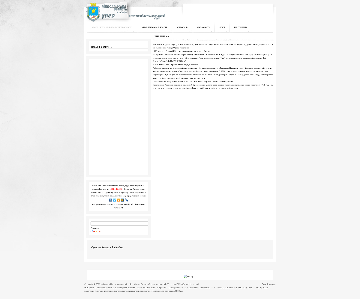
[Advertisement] (228, 10)
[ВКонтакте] (111, 200)
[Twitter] (115, 200)
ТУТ (121, 208)
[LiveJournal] (126, 200)
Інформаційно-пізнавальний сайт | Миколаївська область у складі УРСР (125, 14)
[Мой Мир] (122, 200)
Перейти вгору (269, 284)
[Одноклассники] (119, 200)
